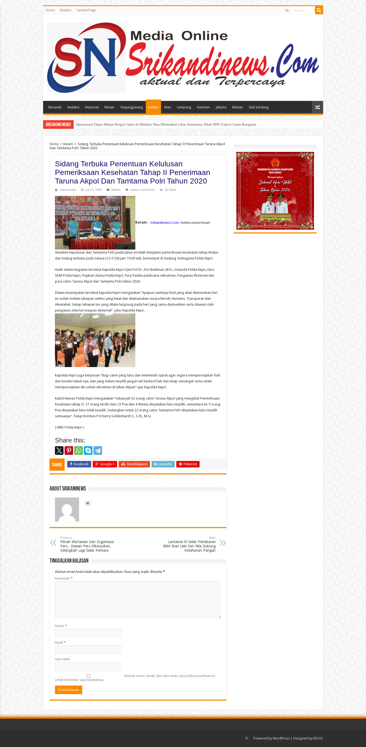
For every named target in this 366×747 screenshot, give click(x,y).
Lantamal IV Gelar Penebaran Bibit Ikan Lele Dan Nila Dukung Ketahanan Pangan (189, 544)
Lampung (184, 107)
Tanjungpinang (131, 107)
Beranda (55, 107)
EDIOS (318, 738)
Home (50, 10)
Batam (153, 107)
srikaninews (67, 190)
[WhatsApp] (78, 450)
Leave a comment (142, 190)
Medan (237, 107)
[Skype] (88, 450)
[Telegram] (98, 450)
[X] (59, 450)
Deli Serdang (259, 107)
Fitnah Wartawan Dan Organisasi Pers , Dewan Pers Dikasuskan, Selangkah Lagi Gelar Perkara (87, 544)
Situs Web (62, 659)
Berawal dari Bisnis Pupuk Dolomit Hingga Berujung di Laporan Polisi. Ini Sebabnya (137, 124)
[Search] (319, 10)
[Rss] (287, 10)
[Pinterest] (69, 450)
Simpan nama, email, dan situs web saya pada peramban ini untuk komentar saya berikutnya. (135, 678)
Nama (61, 626)
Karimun (203, 107)
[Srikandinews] (183, 56)
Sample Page (86, 10)
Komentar (64, 578)
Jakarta (221, 107)
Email (60, 642)
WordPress (281, 738)
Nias (167, 107)
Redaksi (65, 10)
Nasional (92, 107)
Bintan (109, 107)
